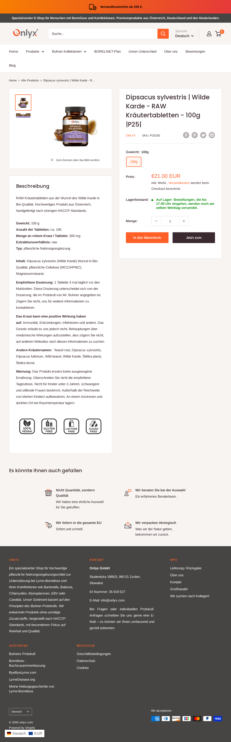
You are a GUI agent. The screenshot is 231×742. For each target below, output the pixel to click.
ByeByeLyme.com (22, 672)
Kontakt (175, 582)
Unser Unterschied (142, 51)
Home (13, 51)
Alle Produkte (30, 80)
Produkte (32, 51)
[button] (24, 733)
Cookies (83, 668)
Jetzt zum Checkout (193, 239)
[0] (218, 33)
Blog (12, 65)
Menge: (132, 221)
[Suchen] (163, 34)
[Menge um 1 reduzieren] (156, 221)
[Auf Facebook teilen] (186, 135)
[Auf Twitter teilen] (203, 135)
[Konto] (209, 33)
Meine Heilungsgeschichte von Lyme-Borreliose (31, 688)
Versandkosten (179, 183)
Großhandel (178, 589)
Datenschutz (86, 661)
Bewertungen (195, 51)
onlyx (131, 135)
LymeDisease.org (22, 679)
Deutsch (17, 711)
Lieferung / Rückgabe (185, 568)
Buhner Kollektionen (66, 51)
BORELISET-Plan (107, 51)
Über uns (171, 51)
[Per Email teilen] (212, 135)
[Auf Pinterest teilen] (195, 135)
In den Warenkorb (147, 237)
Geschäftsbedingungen (94, 654)
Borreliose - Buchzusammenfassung (27, 663)
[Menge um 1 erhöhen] (184, 221)
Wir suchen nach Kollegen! (189, 596)
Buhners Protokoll (22, 654)
